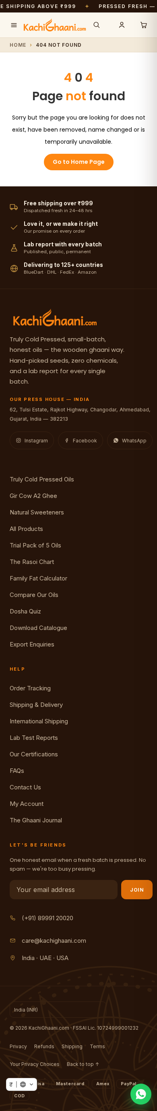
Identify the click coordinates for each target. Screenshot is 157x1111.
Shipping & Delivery (36, 704)
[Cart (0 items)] (143, 25)
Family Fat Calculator (38, 578)
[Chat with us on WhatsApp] (140, 1094)
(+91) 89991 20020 (47, 918)
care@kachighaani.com (54, 940)
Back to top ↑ (83, 1064)
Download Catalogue (38, 628)
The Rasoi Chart (32, 562)
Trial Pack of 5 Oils (35, 545)
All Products (26, 529)
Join (137, 890)
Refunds (44, 1046)
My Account (26, 803)
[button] (21, 1084)
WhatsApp (134, 441)
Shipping (72, 1046)
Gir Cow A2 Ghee (33, 496)
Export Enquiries (32, 644)
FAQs (17, 770)
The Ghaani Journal (36, 820)
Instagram (36, 441)
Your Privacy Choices (35, 1064)
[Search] (96, 25)
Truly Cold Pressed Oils (42, 479)
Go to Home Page (79, 162)
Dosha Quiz (25, 611)
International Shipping (39, 721)
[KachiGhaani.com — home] (55, 25)
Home (18, 45)
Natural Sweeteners (37, 512)
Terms (97, 1046)
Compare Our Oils (34, 595)
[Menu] (14, 25)
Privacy (18, 1046)
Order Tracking (30, 688)
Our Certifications (34, 754)
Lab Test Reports (34, 737)
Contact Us (25, 787)
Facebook (85, 441)
